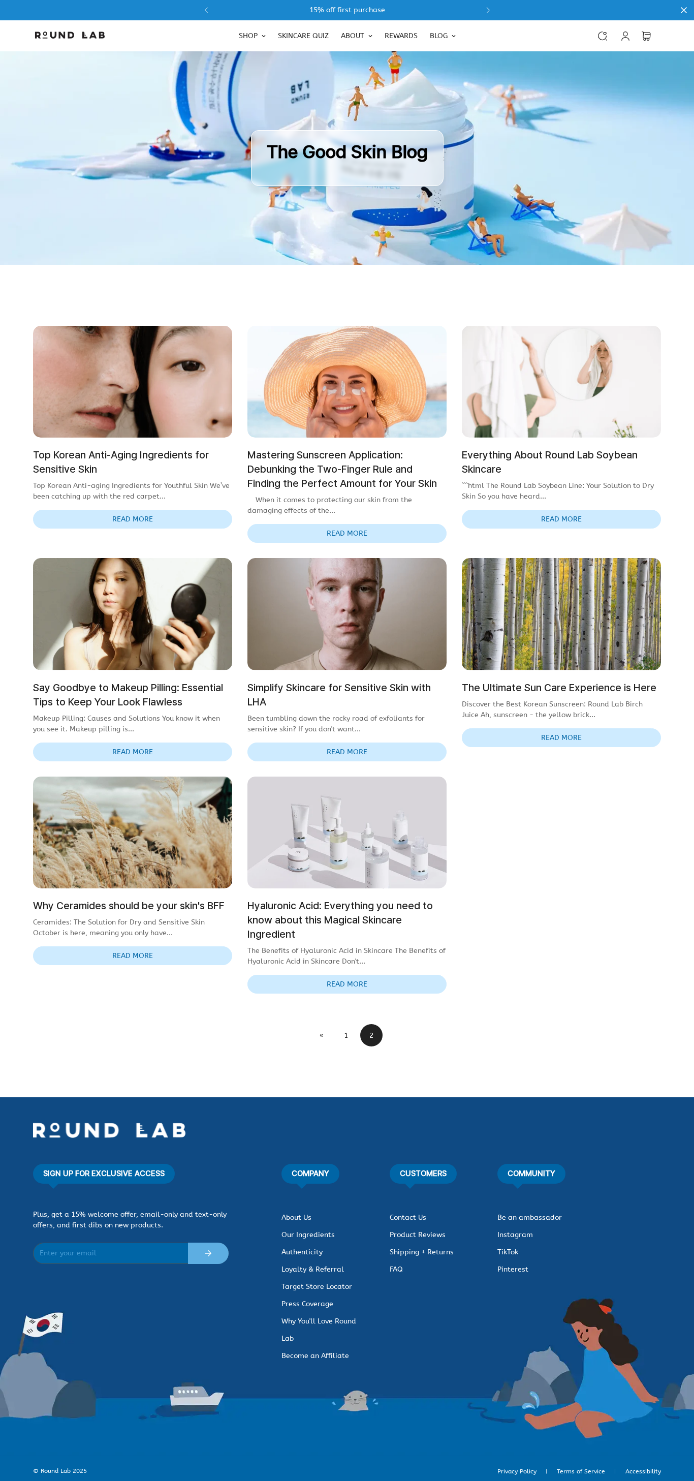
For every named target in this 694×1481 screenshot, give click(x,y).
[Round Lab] (70, 36)
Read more (132, 519)
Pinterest (512, 1269)
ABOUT (352, 36)
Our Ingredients (308, 1234)
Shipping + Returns (422, 1252)
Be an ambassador (529, 1217)
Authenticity (302, 1252)
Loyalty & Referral (312, 1269)
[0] (646, 36)
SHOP (248, 36)
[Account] (625, 36)
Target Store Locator (316, 1286)
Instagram (515, 1234)
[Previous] (206, 10)
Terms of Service (581, 1471)
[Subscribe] (208, 1253)
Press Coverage (307, 1304)
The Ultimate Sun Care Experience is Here (559, 688)
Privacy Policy (517, 1471)
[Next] (488, 10)
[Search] (602, 36)
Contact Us (408, 1217)
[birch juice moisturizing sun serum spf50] (347, 10)
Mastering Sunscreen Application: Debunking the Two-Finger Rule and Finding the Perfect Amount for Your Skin (342, 469)
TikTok (507, 1252)
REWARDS (401, 36)
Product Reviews (418, 1234)
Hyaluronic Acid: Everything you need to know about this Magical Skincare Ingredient (340, 920)
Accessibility (643, 1471)
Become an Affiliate (315, 1355)
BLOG (439, 36)
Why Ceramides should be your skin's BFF (129, 906)
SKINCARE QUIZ (303, 36)
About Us (296, 1217)
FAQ (396, 1269)
